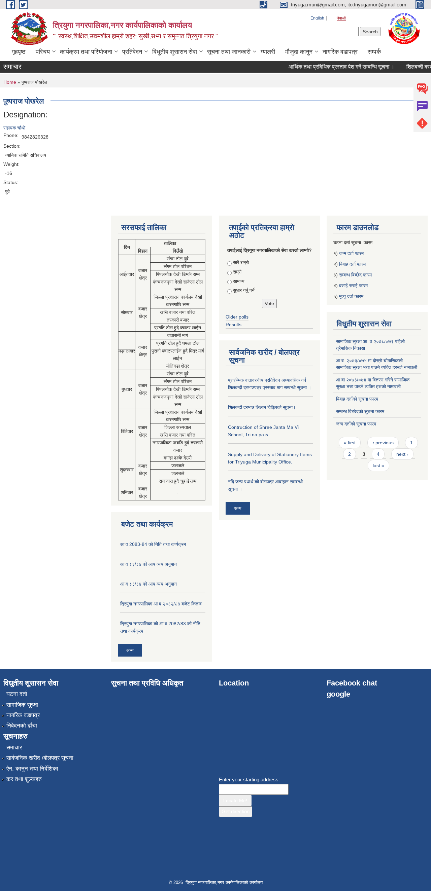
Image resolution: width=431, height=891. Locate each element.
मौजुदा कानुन (298, 51)
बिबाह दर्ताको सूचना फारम (357, 399)
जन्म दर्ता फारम (351, 253)
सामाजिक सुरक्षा (22, 705)
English (317, 18)
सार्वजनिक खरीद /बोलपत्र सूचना (39, 758)
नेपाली (341, 18)
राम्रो (237, 271)
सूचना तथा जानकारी (229, 51)
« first (350, 442)
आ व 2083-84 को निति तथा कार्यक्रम (153, 544)
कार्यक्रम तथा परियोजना (86, 51)
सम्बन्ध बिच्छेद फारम (356, 274)
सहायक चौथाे (14, 128)
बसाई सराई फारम (353, 285)
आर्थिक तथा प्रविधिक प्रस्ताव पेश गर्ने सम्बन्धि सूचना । (336, 67)
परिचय (43, 51)
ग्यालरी (268, 51)
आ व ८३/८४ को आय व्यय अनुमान (148, 564)
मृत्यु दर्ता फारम (352, 296)
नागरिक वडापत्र (340, 51)
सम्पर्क (374, 51)
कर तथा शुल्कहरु (24, 779)
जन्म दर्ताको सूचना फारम (356, 423)
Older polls (237, 317)
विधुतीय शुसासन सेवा (174, 51)
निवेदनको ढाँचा (21, 725)
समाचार (14, 747)
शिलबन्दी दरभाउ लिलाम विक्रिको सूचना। (262, 407)
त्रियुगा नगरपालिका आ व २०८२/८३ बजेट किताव (161, 603)
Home (9, 82)
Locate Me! (235, 800)
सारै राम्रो (241, 262)
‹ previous (383, 442)
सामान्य (238, 281)
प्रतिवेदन (132, 51)
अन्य (130, 650)
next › (402, 454)
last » (378, 465)
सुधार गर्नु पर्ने (244, 290)
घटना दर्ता (16, 694)
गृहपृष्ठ (19, 51)
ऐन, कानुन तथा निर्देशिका (32, 769)
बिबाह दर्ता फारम (352, 264)
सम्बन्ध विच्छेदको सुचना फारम (360, 411)
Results (233, 324)
